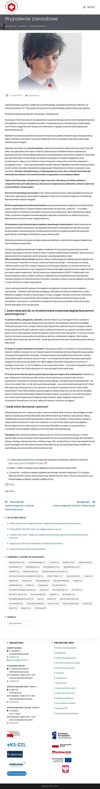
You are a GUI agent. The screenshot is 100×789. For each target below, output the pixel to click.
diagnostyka (16, 562)
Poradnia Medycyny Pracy (65, 668)
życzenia (40, 608)
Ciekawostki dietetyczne (65, 693)
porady (77, 581)
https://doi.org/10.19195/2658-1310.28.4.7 (26, 463)
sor (40, 599)
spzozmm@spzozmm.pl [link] (18, 660)
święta (26, 608)
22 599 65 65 (14, 702)
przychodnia (38, 594)
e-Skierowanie (61, 678)
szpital (12, 491)
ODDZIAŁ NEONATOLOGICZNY (54, 572)
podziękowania (61, 581)
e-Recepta (60, 673)
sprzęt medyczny (69, 599)
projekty (77, 590)
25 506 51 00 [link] (14, 657)
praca (44, 590)
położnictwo (59, 585)
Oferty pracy (60, 708)
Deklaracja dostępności (65, 698)
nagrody (14, 572)
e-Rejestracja (61, 653)
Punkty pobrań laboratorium (66, 648)
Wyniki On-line (61, 683)
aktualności (34, 95)
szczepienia (16, 604)
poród (30, 585)
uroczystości (71, 604)
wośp (13, 608)
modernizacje (72, 567)
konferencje (32, 567)
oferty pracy (54, 576)
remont (54, 594)
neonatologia (30, 572)
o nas (88, 576)
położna (43, 585)
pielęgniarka (42, 581)
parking (13, 581)
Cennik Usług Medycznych (66, 658)
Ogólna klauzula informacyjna (67, 713)
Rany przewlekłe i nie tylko (66, 688)
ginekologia (85, 562)
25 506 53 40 (14, 723)
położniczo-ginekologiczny (22, 590)
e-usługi (54, 562)
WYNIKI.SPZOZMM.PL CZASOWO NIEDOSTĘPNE (27, 549)
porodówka (15, 585)
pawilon (27, 581)
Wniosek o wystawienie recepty (68, 663)
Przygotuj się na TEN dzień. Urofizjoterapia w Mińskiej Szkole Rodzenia (36, 544)
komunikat (15, 567)
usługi (87, 604)
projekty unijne (18, 594)
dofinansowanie (37, 562)
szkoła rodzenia (35, 604)
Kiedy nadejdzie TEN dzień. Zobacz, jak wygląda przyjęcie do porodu (35, 529)
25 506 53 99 (14, 681)
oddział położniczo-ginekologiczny (26, 576)
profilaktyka (60, 590)
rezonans (69, 594)
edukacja (69, 562)
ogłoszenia (73, 576)
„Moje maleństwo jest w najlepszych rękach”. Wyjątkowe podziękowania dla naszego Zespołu (45, 523)
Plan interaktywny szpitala (65, 703)
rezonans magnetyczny (21, 599)
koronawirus (51, 567)
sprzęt (51, 599)
